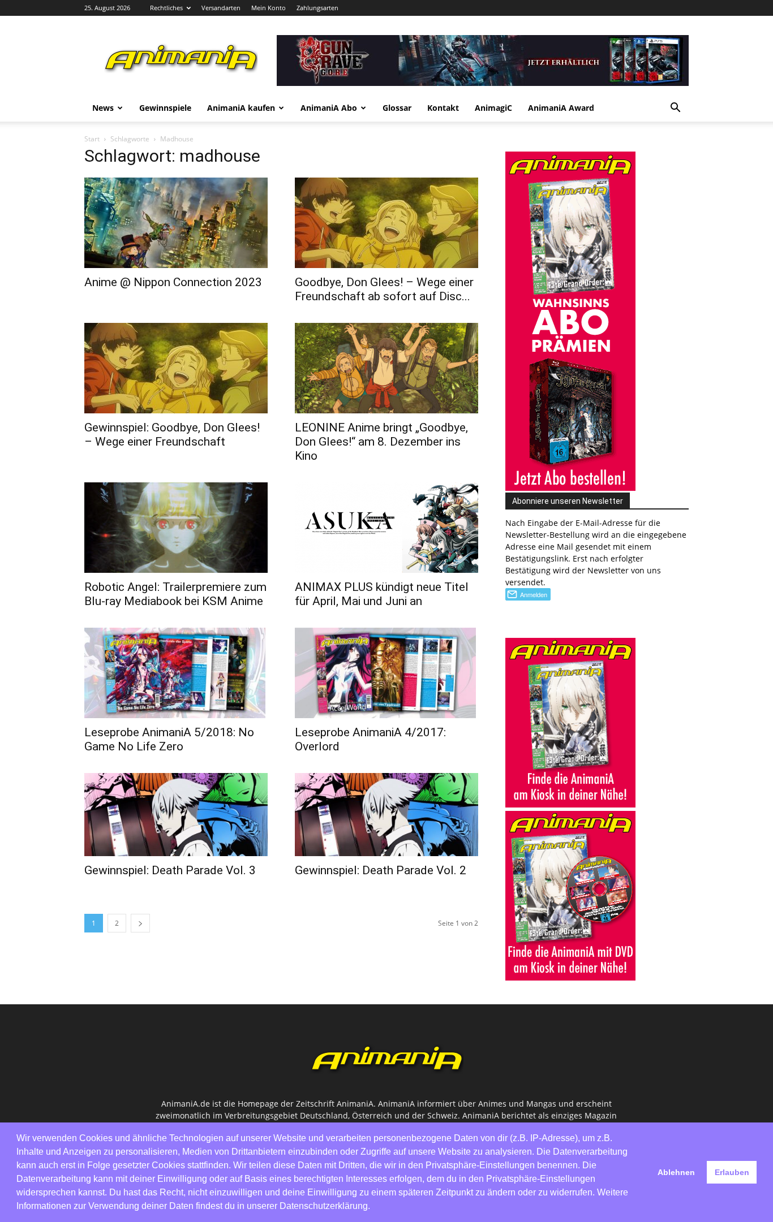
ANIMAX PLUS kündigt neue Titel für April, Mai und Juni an (382, 594)
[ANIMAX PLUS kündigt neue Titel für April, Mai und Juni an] (386, 527)
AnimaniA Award (561, 107)
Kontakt (443, 107)
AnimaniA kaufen (241, 107)
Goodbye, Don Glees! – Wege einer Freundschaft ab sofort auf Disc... (384, 289)
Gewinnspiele (165, 107)
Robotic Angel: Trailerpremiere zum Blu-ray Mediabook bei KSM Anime (175, 594)
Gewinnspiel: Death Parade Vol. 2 (380, 870)
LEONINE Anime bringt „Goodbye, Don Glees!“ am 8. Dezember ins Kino (381, 442)
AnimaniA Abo (328, 107)
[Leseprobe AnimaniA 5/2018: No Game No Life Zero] (176, 673)
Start (92, 139)
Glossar (397, 107)
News (103, 107)
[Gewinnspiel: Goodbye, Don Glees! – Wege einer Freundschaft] (176, 368)
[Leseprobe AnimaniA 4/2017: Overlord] (386, 673)
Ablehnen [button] (676, 1172)
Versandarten (221, 7)
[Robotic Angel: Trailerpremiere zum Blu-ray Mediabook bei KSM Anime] (176, 527)
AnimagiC (493, 107)
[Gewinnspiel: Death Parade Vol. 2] (386, 814)
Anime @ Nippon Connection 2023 (173, 282)
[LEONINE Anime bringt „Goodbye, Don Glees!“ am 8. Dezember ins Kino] (386, 368)
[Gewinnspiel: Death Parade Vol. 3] (176, 814)
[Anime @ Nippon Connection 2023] (176, 223)
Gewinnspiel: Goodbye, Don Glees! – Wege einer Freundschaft (172, 434)
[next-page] (140, 923)
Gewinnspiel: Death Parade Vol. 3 (170, 870)
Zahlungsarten (317, 7)
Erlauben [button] (732, 1172)
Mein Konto (268, 7)
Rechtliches (166, 7)
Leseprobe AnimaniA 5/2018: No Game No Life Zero (169, 739)
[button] (675, 108)
